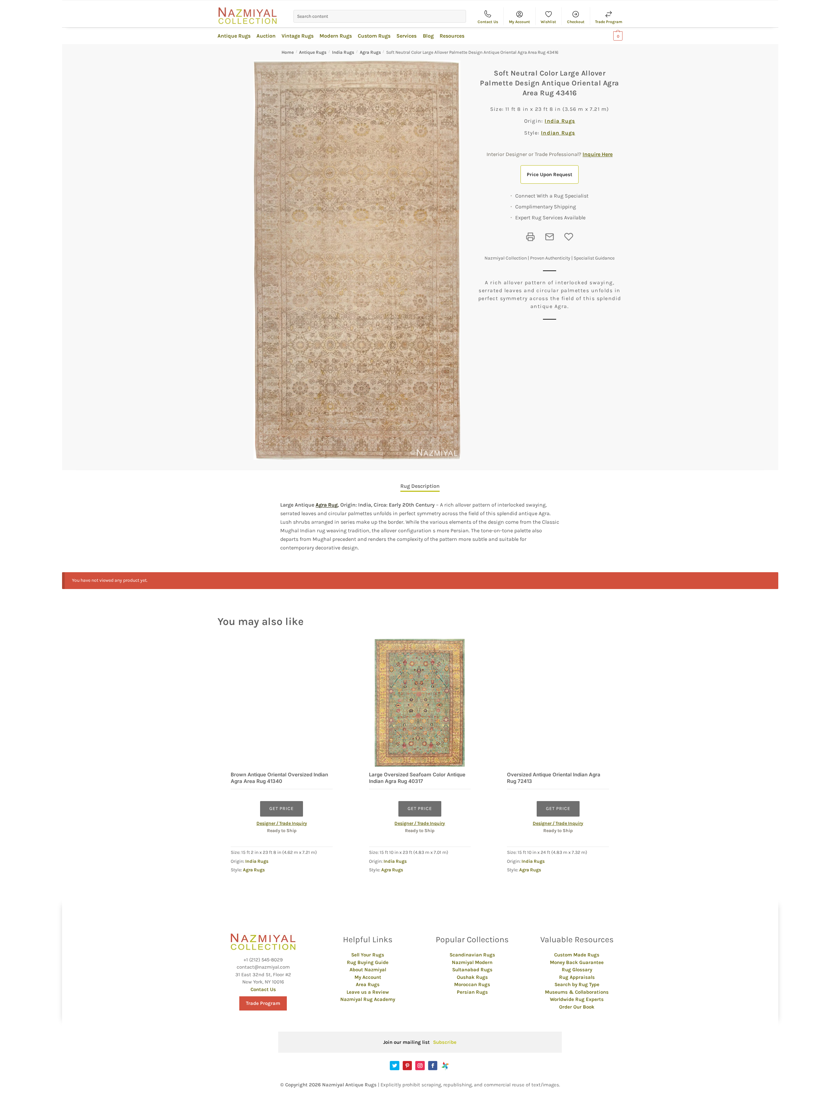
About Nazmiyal (368, 970)
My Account (519, 21)
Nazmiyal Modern (472, 962)
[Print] (530, 236)
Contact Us (488, 21)
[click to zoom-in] (356, 260)
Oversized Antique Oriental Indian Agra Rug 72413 (553, 777)
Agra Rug (327, 505)
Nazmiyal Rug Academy (367, 999)
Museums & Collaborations (577, 992)
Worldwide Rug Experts (577, 999)
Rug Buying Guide (367, 962)
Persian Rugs (472, 992)
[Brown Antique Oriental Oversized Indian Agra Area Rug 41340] (282, 703)
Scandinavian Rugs (472, 955)
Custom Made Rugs (576, 955)
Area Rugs (368, 984)
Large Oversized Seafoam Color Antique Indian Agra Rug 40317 (417, 777)
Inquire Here (598, 154)
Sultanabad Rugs (472, 970)
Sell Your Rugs (367, 955)
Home (288, 52)
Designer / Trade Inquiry (281, 823)
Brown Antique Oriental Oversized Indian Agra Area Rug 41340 (279, 777)
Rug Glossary (577, 970)
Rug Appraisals (577, 977)
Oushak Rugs (472, 977)
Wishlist (548, 21)
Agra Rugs (370, 52)
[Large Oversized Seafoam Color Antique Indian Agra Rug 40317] (420, 703)
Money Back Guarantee (577, 962)
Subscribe (444, 1042)
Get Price (281, 808)
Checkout (576, 21)
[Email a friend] (549, 236)
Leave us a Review (368, 992)
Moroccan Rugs (472, 984)
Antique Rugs (312, 52)
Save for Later (568, 236)
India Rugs (343, 52)
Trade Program (608, 21)
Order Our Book (576, 1007)
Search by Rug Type (576, 984)
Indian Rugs (558, 133)
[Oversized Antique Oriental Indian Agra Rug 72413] (558, 703)
